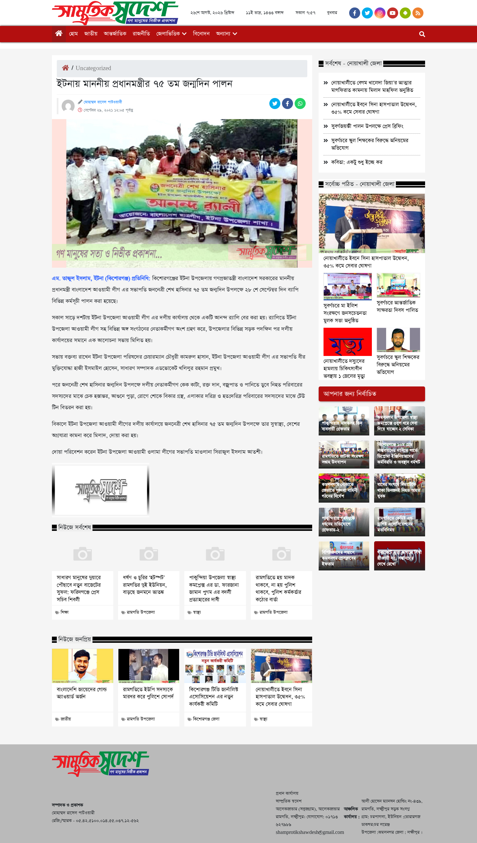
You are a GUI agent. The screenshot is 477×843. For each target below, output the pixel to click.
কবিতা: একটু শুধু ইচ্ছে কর (356, 162)
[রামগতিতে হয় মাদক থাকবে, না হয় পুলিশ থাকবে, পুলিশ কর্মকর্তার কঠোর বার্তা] (281, 554)
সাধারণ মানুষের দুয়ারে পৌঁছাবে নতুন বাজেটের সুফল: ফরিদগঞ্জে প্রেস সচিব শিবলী (79, 588)
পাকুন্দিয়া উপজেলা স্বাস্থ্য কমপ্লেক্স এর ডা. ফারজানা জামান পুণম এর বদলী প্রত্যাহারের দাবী (214, 588)
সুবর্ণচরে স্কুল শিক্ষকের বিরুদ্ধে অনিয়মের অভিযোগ (398, 365)
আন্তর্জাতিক (115, 34)
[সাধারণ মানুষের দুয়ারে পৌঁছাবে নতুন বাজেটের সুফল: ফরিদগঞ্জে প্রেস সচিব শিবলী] (82, 554)
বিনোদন (201, 34)
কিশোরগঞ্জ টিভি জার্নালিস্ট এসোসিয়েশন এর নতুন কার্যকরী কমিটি (213, 697)
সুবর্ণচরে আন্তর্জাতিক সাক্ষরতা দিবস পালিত (397, 306)
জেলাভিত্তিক (168, 34)
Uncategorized (93, 68)
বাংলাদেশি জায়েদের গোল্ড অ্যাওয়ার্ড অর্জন (82, 693)
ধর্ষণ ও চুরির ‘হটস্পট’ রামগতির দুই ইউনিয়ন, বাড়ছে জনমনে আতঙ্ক (145, 585)
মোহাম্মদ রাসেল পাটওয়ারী (103, 102)
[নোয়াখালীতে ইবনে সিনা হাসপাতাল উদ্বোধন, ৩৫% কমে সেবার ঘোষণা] (281, 666)
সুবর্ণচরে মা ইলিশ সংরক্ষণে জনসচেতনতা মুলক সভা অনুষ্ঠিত (345, 313)
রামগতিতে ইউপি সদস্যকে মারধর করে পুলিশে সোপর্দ (148, 693)
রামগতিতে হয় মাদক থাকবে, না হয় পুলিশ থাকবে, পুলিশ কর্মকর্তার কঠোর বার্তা (278, 588)
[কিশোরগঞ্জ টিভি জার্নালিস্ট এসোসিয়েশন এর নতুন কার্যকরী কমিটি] (215, 666)
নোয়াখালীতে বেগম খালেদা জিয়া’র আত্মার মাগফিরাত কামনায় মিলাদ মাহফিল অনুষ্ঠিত (372, 86)
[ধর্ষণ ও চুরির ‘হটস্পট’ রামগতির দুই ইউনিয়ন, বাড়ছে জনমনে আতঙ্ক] (148, 554)
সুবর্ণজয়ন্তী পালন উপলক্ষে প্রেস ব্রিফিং (367, 126)
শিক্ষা (64, 612)
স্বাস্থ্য (197, 612)
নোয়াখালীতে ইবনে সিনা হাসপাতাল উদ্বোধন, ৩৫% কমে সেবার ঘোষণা (280, 697)
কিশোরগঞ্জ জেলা (206, 719)
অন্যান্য (223, 34)
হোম (73, 34)
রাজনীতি (141, 34)
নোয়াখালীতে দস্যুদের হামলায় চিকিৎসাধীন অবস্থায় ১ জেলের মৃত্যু (344, 369)
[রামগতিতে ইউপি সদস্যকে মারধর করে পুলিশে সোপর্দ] (148, 666)
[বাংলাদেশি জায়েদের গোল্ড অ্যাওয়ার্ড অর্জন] (82, 666)
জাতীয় (90, 34)
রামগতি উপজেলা (141, 612)
